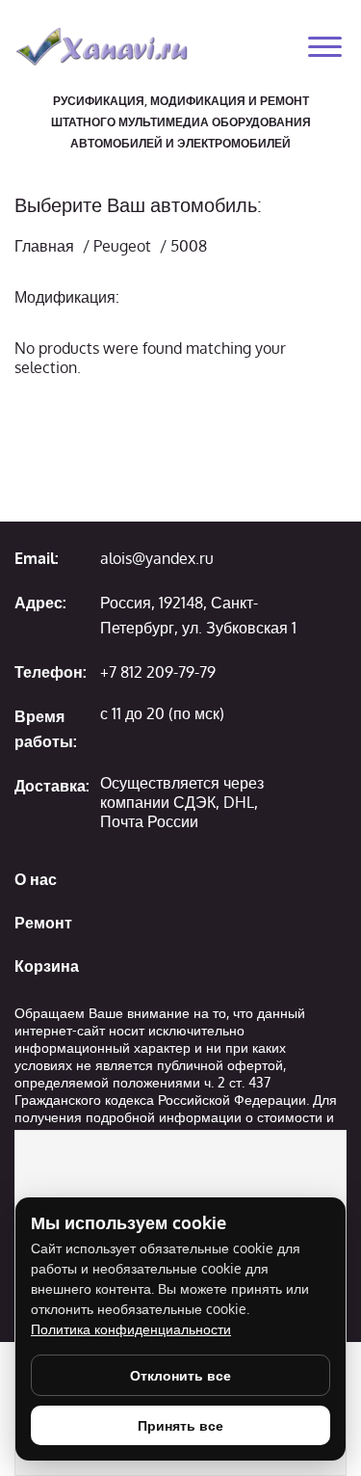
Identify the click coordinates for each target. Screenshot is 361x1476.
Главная (44, 245)
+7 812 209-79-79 (158, 672)
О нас (35, 879)
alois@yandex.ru (157, 558)
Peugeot (122, 245)
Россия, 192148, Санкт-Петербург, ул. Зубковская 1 (198, 615)
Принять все (180, 1425)
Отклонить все (180, 1375)
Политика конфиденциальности (131, 1329)
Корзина (46, 966)
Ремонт (43, 922)
